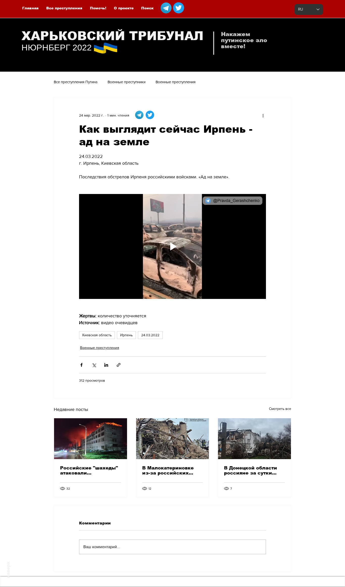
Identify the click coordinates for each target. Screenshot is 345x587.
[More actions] (263, 115)
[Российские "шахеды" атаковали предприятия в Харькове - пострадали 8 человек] (90, 438)
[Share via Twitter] (93, 364)
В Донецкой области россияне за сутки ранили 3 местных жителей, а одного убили (250, 470)
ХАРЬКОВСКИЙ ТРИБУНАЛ (112, 36)
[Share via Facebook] (81, 364)
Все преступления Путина (75, 82)
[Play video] (172, 246)
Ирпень (126, 335)
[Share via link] (118, 364)
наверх (8, 570)
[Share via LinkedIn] (106, 364)
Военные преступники (126, 82)
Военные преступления (175, 82)
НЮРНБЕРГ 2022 (56, 47)
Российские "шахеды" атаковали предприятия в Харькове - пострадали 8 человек (89, 470)
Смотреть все (280, 409)
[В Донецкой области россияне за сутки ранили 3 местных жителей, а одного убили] (254, 438)
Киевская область (97, 335)
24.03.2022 (150, 335)
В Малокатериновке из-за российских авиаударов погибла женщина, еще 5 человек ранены (168, 470)
